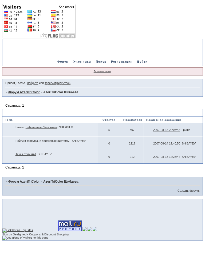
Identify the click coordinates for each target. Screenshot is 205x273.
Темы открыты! (25, 154)
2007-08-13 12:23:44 (166, 156)
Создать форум (188, 190)
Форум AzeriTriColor (24, 92)
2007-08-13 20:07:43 (166, 129)
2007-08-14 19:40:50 (166, 143)
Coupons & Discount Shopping (49, 234)
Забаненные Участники (41, 127)
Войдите (32, 83)
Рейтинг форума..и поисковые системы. (42, 140)
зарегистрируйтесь (57, 83)
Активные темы (102, 71)
